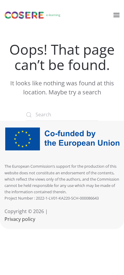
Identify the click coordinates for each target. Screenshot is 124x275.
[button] (116, 15)
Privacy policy (20, 219)
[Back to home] (32, 15)
